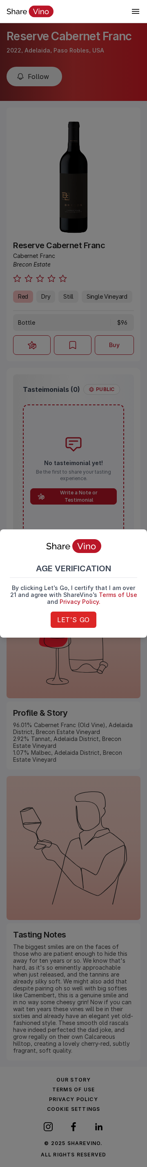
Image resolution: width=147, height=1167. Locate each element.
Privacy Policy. (80, 601)
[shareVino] (30, 11)
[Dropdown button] (135, 11)
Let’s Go (73, 620)
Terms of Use (118, 594)
